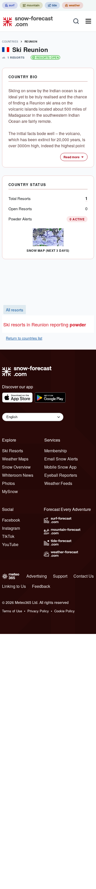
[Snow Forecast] (26, 21)
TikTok (8, 536)
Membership (55, 451)
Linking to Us (14, 586)
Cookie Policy (64, 610)
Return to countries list (24, 338)
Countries (10, 41)
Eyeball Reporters (60, 475)
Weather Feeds (58, 483)
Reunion (31, 41)
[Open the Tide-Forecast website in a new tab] (52, 5)
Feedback (41, 586)
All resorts (14, 309)
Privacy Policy (38, 610)
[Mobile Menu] (88, 21)
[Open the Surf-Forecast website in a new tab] (10, 5)
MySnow (10, 491)
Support (60, 576)
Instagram (11, 528)
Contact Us (83, 576)
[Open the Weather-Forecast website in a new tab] (72, 5)
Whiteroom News (17, 475)
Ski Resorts (12, 451)
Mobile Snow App (60, 467)
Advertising (36, 576)
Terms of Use (12, 610)
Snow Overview (16, 467)
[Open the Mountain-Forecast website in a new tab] (31, 5)
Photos (8, 483)
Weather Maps (15, 459)
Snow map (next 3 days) (48, 250)
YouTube (10, 544)
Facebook (11, 520)
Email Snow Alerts (61, 459)
